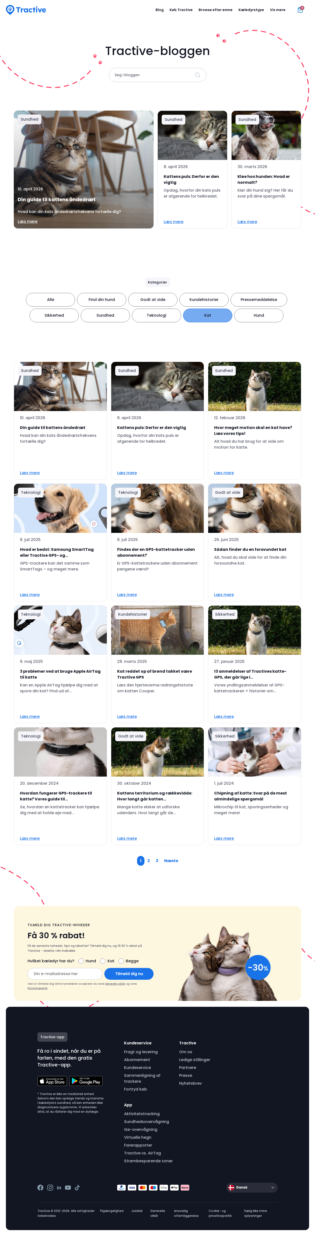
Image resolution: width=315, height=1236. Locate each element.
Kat (207, 315)
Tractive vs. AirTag (142, 1153)
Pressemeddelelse (259, 299)
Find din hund (102, 299)
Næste (171, 861)
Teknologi (156, 315)
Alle (50, 299)
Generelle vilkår (115, 984)
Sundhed (105, 315)
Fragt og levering (141, 1052)
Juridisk (136, 1211)
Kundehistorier (204, 299)
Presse (185, 1075)
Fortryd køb (135, 1089)
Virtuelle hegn (137, 1137)
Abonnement (137, 1060)
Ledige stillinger (194, 1060)
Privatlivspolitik (37, 988)
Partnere (187, 1067)
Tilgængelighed (111, 1211)
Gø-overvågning (140, 1129)
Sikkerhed (54, 315)
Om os (185, 1052)
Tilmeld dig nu (129, 974)
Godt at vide (152, 299)
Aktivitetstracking (142, 1114)
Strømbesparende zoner (148, 1161)
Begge (132, 961)
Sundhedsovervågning (146, 1121)
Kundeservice (137, 1067)
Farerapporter (138, 1145)
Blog (160, 9)
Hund (259, 315)
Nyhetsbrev (190, 1083)
